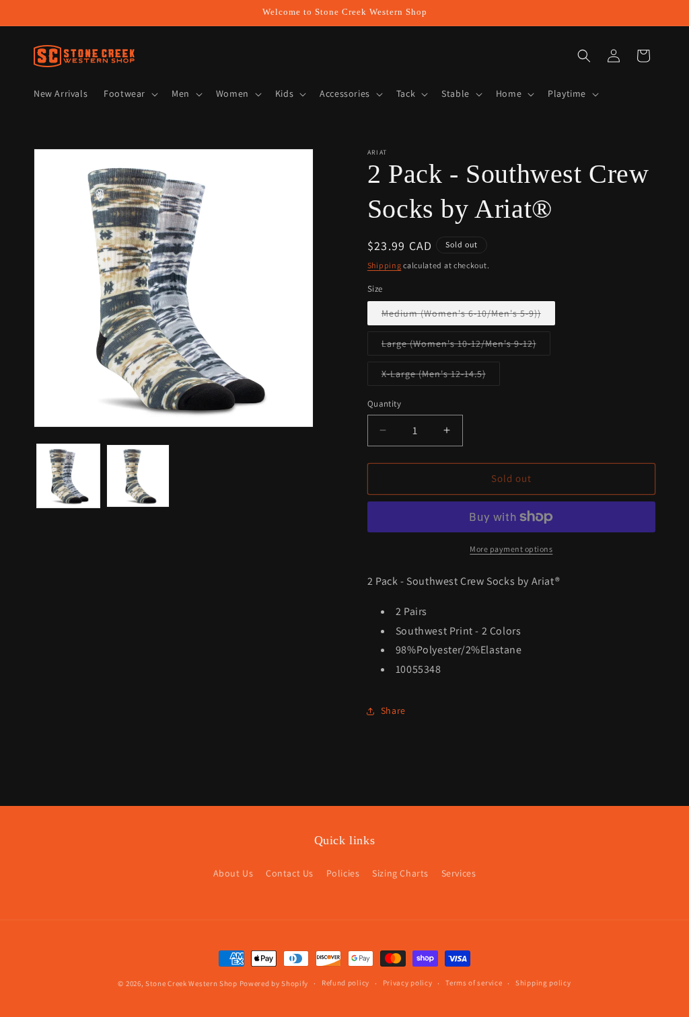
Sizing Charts (400, 873)
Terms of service (473, 982)
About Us (233, 873)
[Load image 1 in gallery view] (68, 475)
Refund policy (345, 982)
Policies (343, 873)
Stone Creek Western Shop (191, 983)
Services (458, 873)
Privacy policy (408, 982)
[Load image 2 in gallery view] (137, 475)
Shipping (384, 265)
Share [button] (393, 710)
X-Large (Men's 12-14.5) (441, 376)
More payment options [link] (511, 549)
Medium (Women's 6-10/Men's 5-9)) (468, 316)
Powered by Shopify (274, 983)
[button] (130, 93)
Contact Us (290, 873)
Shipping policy (543, 982)
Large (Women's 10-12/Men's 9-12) (466, 346)
